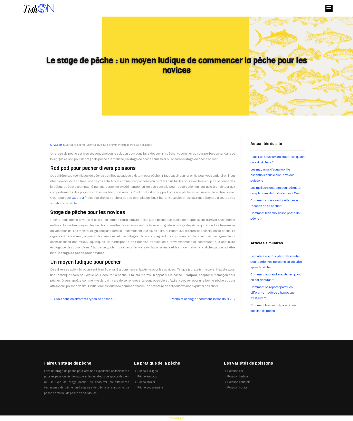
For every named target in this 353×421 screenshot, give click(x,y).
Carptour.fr (79, 197)
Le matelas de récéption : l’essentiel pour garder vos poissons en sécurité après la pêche (276, 262)
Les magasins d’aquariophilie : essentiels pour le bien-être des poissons (272, 175)
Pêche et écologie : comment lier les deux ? (201, 299)
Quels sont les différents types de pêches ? (84, 299)
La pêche (59, 145)
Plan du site (177, 418)
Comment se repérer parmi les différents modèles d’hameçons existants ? (272, 292)
